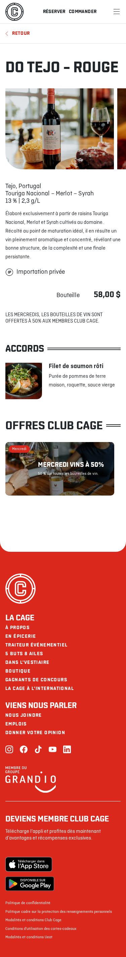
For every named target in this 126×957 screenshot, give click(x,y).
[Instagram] (9, 750)
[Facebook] (24, 750)
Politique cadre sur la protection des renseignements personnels (58, 911)
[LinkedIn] (67, 750)
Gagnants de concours (36, 680)
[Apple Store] (29, 864)
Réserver (54, 11)
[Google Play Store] (29, 883)
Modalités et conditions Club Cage (33, 920)
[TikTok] (38, 750)
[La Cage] (14, 12)
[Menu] (117, 12)
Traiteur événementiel (36, 645)
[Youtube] (52, 750)
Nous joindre (23, 715)
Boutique (18, 671)
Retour (21, 33)
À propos (17, 627)
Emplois (16, 724)
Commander (83, 11)
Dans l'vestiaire (27, 662)
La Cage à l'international (39, 688)
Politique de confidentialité (27, 903)
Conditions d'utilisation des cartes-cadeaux (40, 929)
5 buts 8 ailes (24, 654)
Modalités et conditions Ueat (28, 937)
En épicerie (20, 636)
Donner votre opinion (35, 732)
